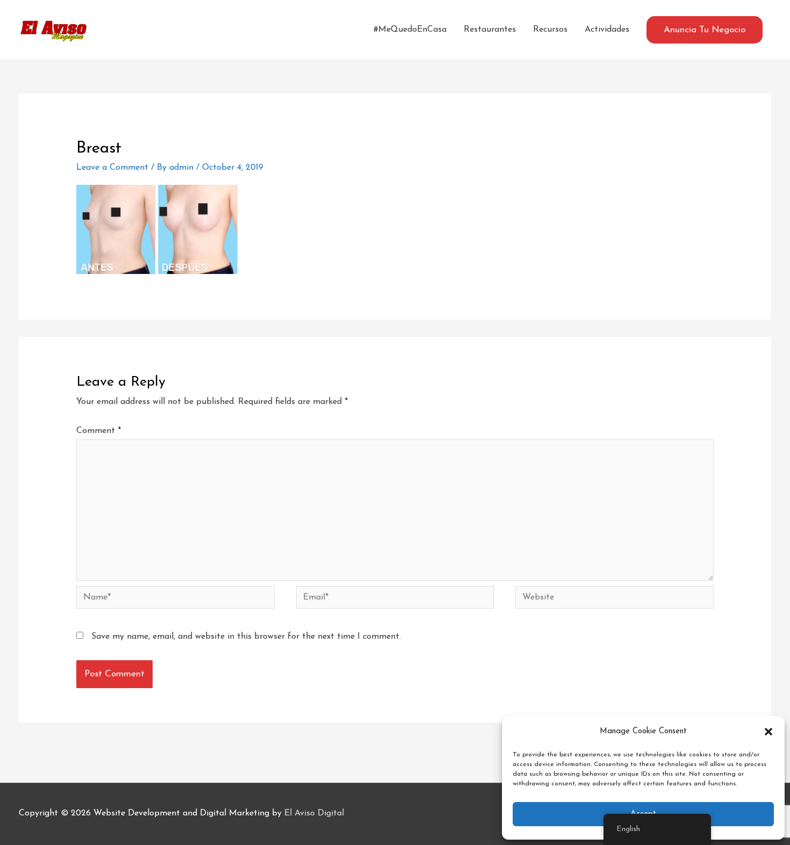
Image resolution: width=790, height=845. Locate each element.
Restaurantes (490, 29)
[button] (768, 731)
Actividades (607, 29)
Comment (98, 431)
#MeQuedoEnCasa (410, 29)
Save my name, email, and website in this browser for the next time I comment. (246, 636)
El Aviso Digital (314, 813)
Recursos (550, 29)
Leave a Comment (112, 167)
